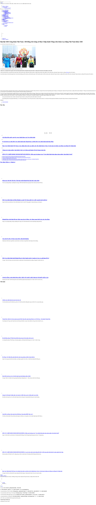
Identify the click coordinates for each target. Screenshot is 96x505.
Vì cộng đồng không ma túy (8, 22)
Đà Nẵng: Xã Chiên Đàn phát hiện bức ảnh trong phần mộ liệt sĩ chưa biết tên (18, 357)
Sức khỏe (3, 19)
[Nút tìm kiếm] (10, 9)
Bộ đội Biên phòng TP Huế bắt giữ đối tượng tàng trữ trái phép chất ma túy (18, 338)
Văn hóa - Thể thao (5, 20)
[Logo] (1, 2)
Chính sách (4, 14)
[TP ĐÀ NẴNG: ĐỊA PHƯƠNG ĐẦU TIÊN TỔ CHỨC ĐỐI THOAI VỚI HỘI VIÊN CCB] (9, 275)
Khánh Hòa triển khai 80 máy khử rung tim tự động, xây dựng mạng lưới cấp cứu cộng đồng (26, 219)
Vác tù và (5, 13)
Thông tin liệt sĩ (4, 23)
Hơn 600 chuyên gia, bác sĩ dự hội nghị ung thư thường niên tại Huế (16, 376)
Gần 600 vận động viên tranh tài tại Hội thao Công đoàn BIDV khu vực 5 (17, 414)
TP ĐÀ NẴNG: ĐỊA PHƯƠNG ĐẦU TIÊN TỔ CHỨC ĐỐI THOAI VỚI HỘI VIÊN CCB (25, 277)
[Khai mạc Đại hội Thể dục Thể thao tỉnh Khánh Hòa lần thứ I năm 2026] (9, 178)
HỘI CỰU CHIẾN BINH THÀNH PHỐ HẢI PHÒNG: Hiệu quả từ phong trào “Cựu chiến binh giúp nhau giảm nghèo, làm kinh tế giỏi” (37, 154)
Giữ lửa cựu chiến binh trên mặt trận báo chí (9, 158)
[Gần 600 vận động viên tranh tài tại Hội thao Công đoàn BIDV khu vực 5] (9, 412)
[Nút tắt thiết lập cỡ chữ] (2, 33)
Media (3, 24)
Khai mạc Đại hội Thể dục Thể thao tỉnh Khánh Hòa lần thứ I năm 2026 (13, 156)
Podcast (5, 21)
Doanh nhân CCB (5, 15)
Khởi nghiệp (6, 16)
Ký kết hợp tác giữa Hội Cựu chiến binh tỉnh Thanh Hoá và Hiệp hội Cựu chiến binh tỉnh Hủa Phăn (27, 141)
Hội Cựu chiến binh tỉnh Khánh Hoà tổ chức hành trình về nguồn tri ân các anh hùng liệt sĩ (25, 258)
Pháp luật (3, 21)
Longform (6, 25)
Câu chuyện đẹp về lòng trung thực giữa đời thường (15, 238)
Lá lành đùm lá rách (7, 13)
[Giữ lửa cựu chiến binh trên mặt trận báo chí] (9, 298)
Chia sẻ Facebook (5, 101)
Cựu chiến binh (4, 7)
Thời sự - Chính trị (5, 6)
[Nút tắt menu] (0, 8)
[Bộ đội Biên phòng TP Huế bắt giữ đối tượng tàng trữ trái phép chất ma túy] (9, 336)
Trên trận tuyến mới (7, 12)
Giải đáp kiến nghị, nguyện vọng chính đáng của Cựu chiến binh (18, 137)
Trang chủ (4, 38)
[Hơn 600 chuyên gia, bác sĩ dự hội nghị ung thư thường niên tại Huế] (9, 374)
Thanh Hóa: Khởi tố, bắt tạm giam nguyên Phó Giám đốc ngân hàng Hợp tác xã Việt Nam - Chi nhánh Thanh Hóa (20, 159)
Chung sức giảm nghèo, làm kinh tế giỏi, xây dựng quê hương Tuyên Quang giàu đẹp (23, 150)
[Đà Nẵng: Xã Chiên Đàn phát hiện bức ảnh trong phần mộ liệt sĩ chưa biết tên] (9, 355)
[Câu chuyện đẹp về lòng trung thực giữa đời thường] (9, 236)
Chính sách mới (6, 17)
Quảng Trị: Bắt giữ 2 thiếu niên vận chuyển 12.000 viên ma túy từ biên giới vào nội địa (20, 395)
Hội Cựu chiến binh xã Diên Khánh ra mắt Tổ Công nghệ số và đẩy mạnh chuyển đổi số (16, 157)
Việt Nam (67, 72)
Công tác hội (6, 9)
